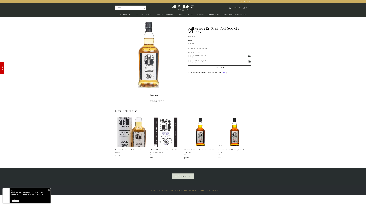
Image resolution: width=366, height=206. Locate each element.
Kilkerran (191, 36)
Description (154, 95)
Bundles (200, 14)
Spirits (138, 14)
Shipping (190, 48)
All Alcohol (125, 14)
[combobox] (130, 8)
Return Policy (183, 190)
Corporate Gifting (185, 14)
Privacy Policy (193, 190)
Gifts (148, 14)
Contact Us (202, 190)
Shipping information (158, 100)
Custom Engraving (165, 14)
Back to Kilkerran (184, 176)
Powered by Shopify (212, 190)
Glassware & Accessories (234, 14)
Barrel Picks (213, 14)
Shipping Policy (163, 190)
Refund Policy (173, 190)
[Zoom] (148, 55)
